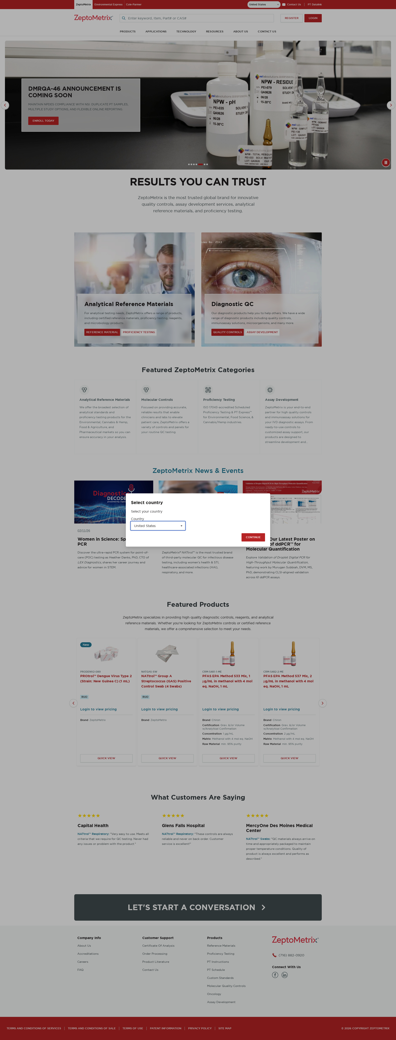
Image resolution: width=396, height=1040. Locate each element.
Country (137, 519)
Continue (253, 537)
